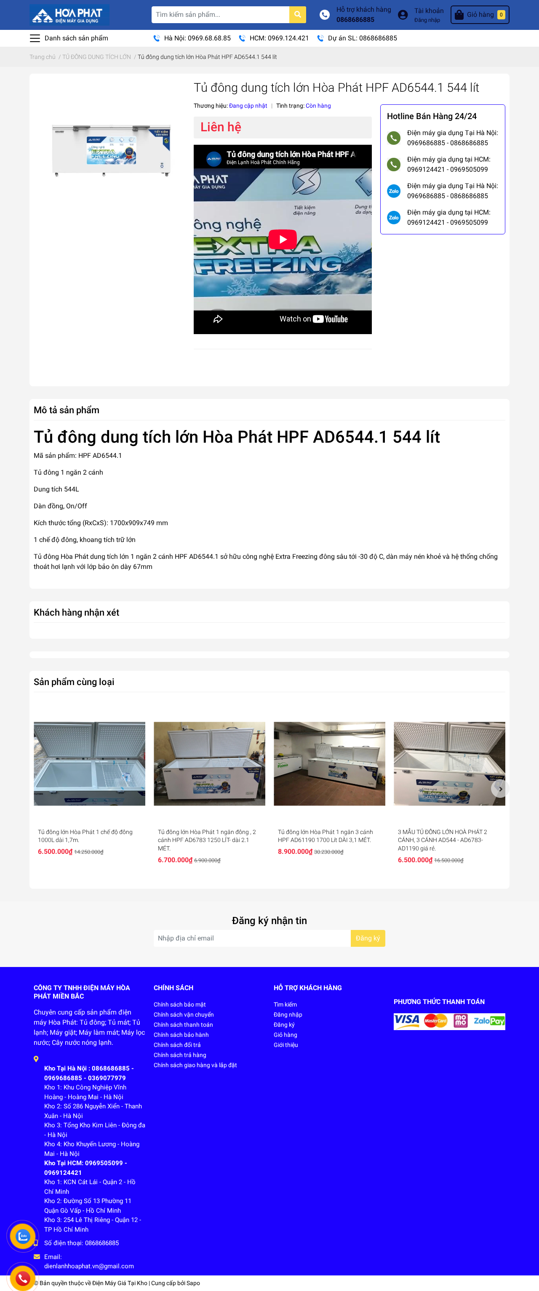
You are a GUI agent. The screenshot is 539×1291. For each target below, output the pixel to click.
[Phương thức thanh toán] (449, 1021)
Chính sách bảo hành (181, 1034)
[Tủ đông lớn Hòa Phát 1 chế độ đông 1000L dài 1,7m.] (89, 764)
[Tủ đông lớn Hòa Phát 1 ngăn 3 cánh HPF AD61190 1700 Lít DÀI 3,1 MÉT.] (329, 764)
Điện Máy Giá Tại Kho (119, 1283)
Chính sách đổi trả (177, 1044)
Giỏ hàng (285, 1034)
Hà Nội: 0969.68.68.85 (197, 38)
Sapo (193, 1283)
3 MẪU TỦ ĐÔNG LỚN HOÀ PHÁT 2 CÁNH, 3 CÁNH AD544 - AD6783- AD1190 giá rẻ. (442, 840)
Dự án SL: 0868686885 (362, 38)
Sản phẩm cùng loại (74, 681)
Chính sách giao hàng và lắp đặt (195, 1065)
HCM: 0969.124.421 (279, 38)
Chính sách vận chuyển (184, 1014)
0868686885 (355, 20)
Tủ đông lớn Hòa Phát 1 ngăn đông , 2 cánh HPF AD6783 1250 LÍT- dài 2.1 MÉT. (207, 840)
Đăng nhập (427, 20)
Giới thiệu (286, 1044)
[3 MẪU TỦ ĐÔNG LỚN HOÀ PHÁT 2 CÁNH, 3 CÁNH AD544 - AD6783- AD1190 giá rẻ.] (449, 764)
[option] (89, 784)
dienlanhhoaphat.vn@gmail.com (89, 1266)
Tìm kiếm (285, 1004)
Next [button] (500, 788)
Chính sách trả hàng (180, 1055)
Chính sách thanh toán (183, 1024)
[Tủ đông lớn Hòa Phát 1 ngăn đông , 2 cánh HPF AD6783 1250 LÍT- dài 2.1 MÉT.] (209, 764)
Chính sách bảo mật (180, 1004)
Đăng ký (368, 938)
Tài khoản (429, 11)
